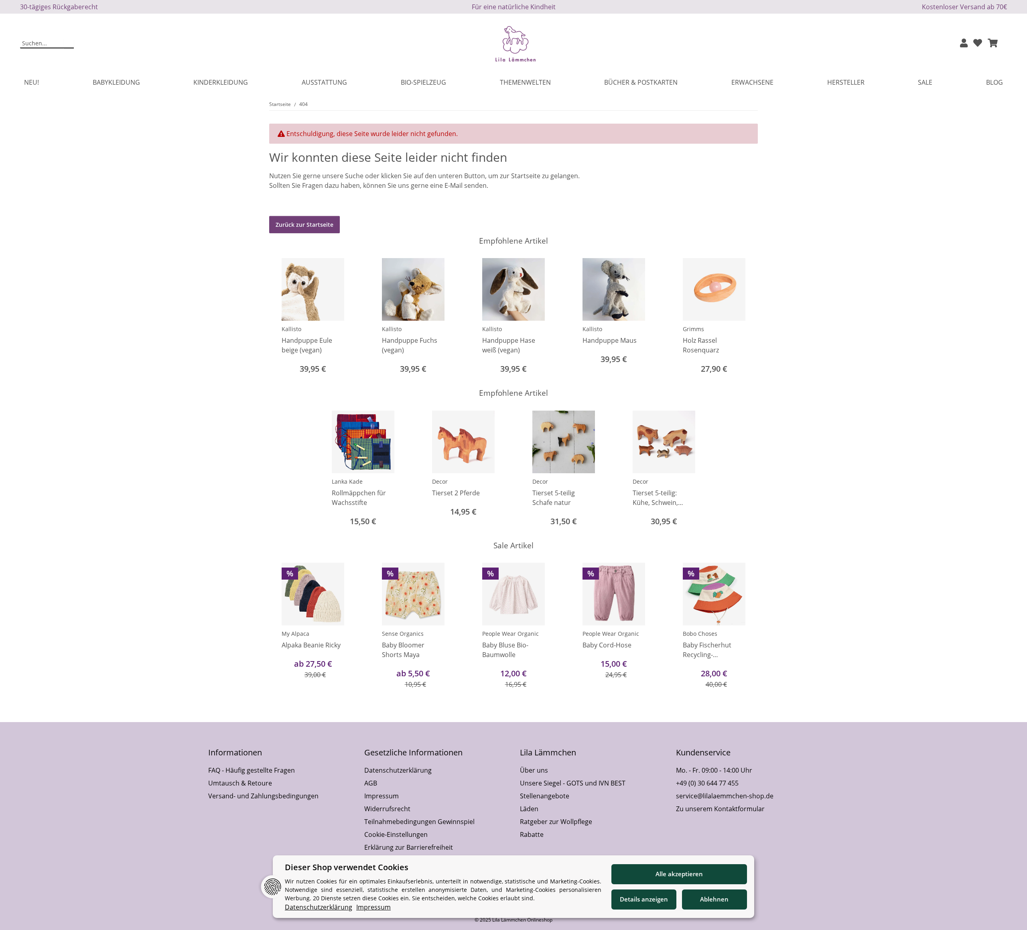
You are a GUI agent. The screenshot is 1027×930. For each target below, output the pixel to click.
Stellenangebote (544, 796)
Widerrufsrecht (387, 808)
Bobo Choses (700, 633)
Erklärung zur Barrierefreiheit (408, 847)
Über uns (534, 770)
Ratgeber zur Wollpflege (556, 821)
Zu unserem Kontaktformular (720, 808)
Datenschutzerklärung (398, 770)
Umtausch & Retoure (240, 783)
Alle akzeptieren (679, 874)
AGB (370, 783)
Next (744, 317)
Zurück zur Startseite (304, 224)
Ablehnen (714, 899)
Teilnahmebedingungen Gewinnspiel (419, 821)
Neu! (31, 82)
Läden (529, 808)
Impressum (381, 796)
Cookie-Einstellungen (396, 834)
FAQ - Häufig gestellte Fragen (251, 770)
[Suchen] (69, 44)
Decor (440, 481)
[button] (963, 44)
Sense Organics (403, 633)
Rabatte (532, 834)
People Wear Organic (510, 633)
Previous (282, 317)
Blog (994, 82)
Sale (925, 82)
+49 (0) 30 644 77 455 (707, 783)
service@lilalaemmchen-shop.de (724, 796)
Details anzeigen (644, 899)
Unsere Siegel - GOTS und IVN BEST (572, 783)
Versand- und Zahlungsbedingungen (263, 796)
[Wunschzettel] (977, 44)
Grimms (693, 329)
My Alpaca (295, 633)
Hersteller (846, 82)
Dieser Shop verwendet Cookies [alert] (346, 867)
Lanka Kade (347, 481)
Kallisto (291, 329)
